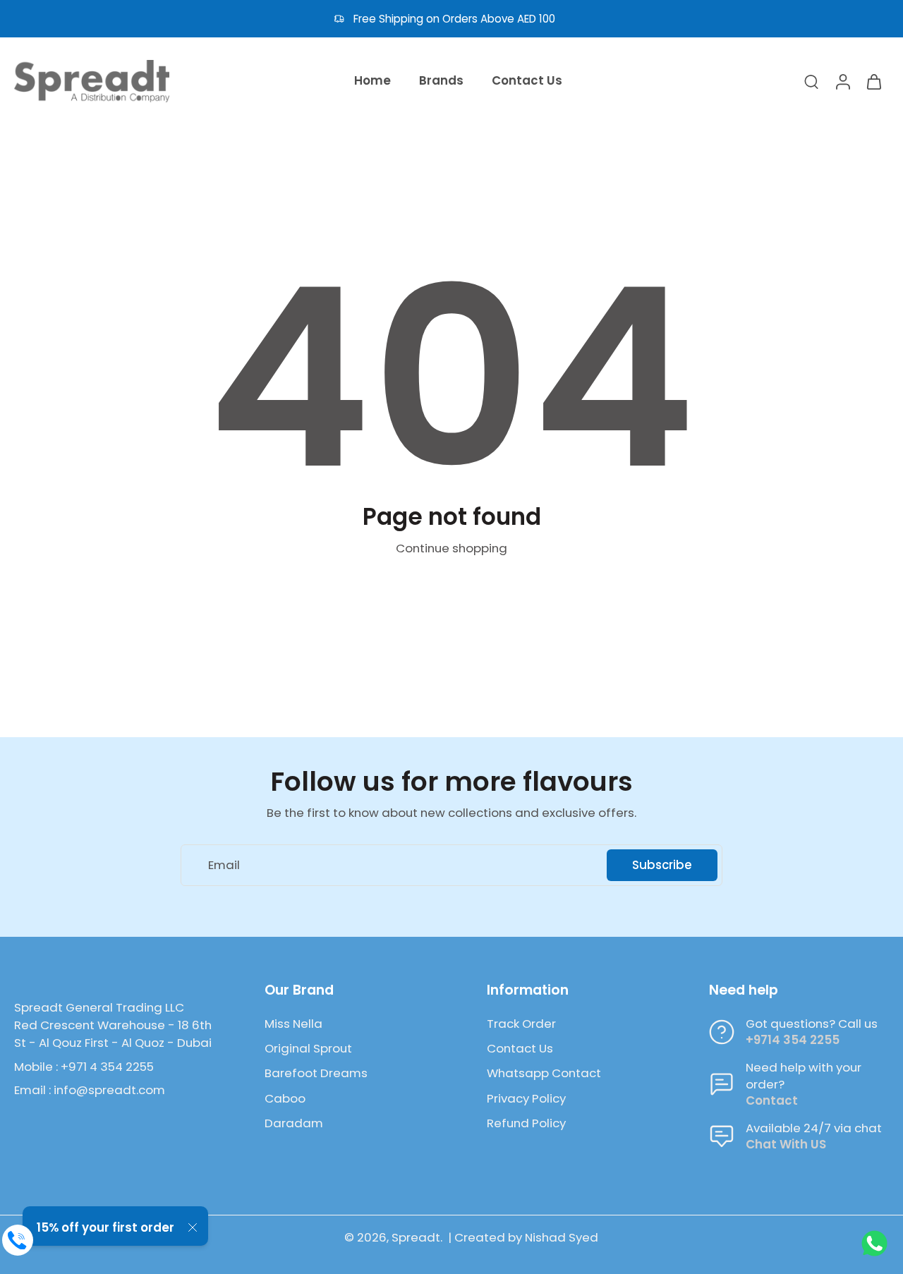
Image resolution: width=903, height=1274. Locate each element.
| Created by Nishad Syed (523, 1237)
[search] (811, 81)
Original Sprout (308, 1049)
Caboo (285, 1099)
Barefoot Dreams (316, 1073)
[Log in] (842, 81)
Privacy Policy (526, 1099)
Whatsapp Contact (544, 1073)
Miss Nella (293, 1024)
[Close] (192, 1227)
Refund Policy (526, 1123)
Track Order (521, 1024)
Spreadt (416, 1237)
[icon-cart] (873, 81)
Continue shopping (451, 548)
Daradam (294, 1123)
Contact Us (520, 1049)
